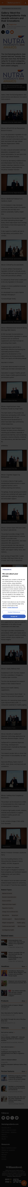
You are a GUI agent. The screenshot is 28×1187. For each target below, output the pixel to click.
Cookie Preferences (14, 612)
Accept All (14, 616)
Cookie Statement (12, 607)
